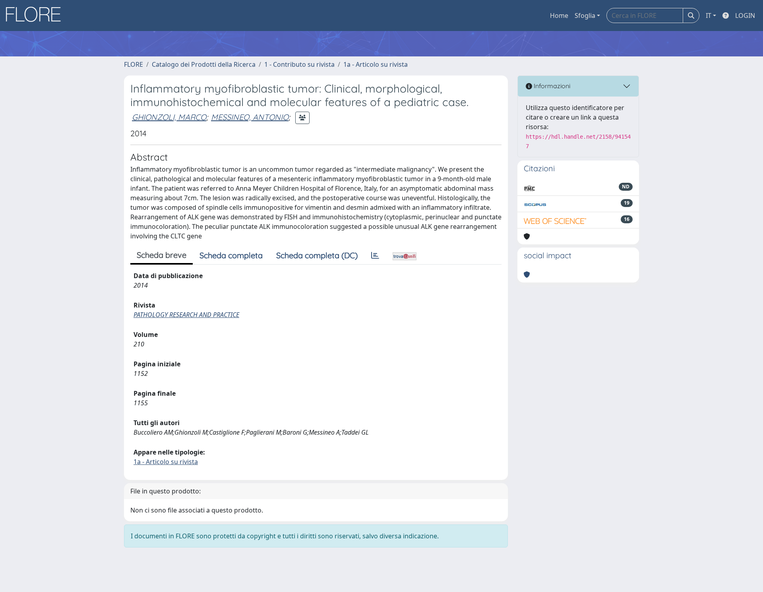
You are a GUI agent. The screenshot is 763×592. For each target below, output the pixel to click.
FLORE (133, 64)
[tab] (375, 255)
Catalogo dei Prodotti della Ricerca (204, 64)
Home (559, 15)
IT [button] (708, 15)
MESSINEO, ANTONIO (250, 117)
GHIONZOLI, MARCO (169, 117)
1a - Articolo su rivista (375, 64)
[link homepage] (36, 15)
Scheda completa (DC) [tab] (317, 255)
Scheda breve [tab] (161, 255)
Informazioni (551, 86)
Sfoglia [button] (585, 15)
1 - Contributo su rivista (299, 64)
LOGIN (745, 15)
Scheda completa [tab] (231, 255)
